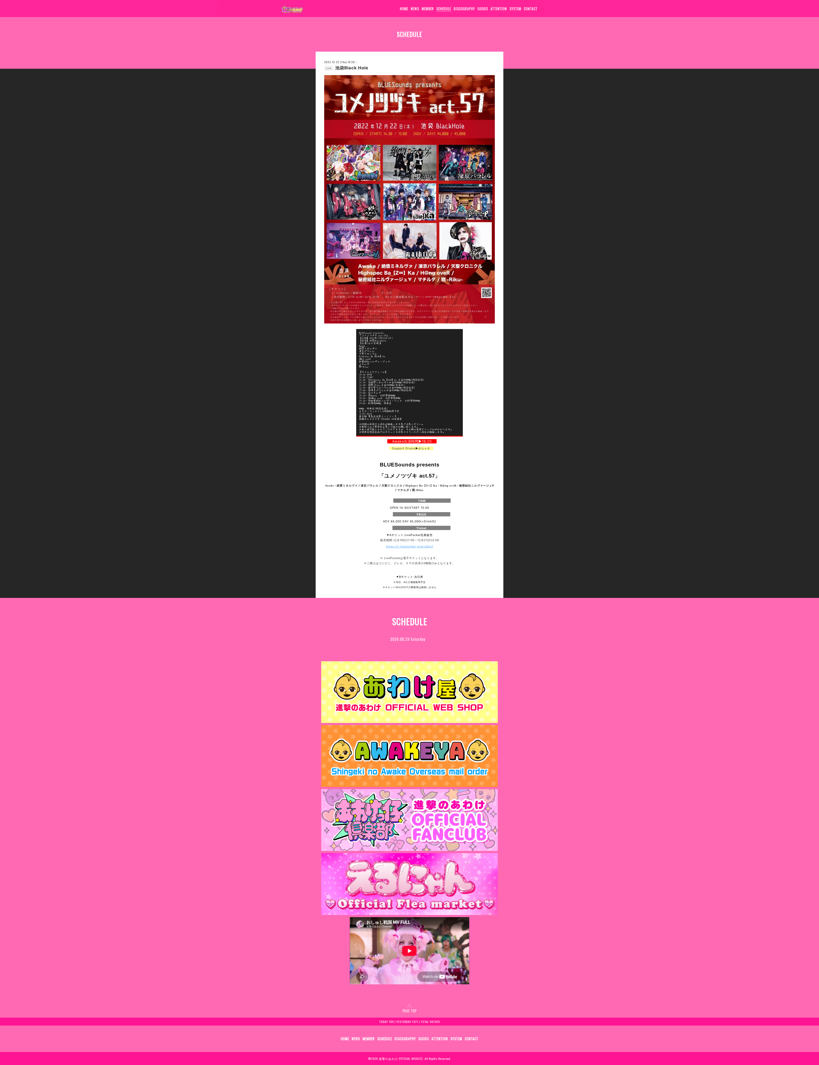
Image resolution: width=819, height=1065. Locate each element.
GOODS (483, 8)
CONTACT (530, 8)
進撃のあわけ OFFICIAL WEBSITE (401, 1058)
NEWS (415, 8)
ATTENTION (499, 8)
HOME (404, 8)
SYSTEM (515, 8)
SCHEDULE (443, 8)
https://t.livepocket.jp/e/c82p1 (409, 546)
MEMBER (428, 8)
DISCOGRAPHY (464, 8)
